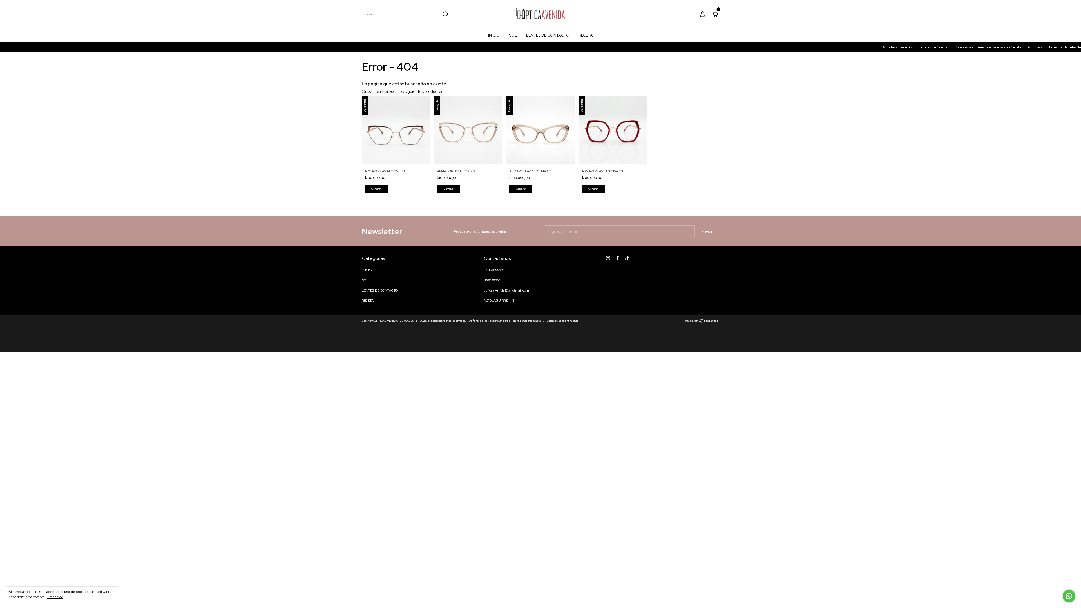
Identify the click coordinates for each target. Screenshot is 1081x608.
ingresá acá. (535, 321)
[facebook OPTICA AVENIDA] (617, 258)
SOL (513, 35)
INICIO (494, 35)
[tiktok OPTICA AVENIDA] (627, 258)
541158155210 (494, 270)
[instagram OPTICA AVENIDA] (608, 258)
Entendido (55, 597)
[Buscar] (444, 14)
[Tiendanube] (701, 321)
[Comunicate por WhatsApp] (1069, 596)
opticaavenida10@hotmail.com (506, 290)
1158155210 (492, 280)
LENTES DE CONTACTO (547, 35)
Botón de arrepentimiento (562, 321)
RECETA (586, 35)
